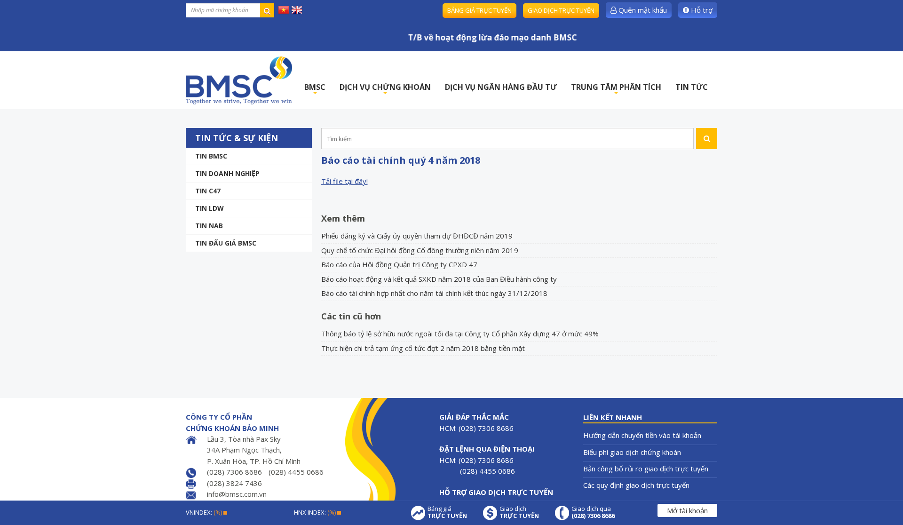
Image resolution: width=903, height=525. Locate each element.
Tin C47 (208, 190)
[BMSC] (239, 80)
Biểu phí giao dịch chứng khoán (632, 452)
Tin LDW (209, 208)
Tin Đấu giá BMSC (225, 243)
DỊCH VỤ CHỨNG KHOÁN (385, 89)
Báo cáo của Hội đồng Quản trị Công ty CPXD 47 (399, 264)
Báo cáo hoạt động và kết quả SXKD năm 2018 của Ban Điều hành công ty (439, 279)
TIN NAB (209, 225)
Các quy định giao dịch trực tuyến (636, 485)
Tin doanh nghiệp (227, 173)
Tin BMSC (211, 155)
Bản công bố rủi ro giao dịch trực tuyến (645, 468)
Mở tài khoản (687, 510)
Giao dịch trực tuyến (561, 10)
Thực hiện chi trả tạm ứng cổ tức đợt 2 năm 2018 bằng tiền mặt (423, 348)
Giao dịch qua (593, 512)
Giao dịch (519, 512)
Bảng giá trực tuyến (479, 10)
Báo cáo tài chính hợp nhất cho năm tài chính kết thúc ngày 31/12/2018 (434, 293)
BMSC (314, 89)
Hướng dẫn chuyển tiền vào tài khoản (642, 435)
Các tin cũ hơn (351, 316)
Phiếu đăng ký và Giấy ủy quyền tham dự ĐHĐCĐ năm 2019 (417, 235)
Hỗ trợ (701, 10)
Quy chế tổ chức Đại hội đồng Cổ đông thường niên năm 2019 (419, 250)
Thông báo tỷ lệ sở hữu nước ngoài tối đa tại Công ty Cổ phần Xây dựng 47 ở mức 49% (460, 333)
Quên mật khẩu (642, 10)
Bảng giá (447, 512)
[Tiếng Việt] (283, 9)
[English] (296, 9)
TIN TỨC (691, 87)
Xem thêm (343, 218)
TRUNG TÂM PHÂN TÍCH (616, 89)
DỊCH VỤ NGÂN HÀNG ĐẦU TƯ (501, 87)
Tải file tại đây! (344, 181)
